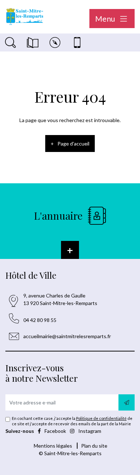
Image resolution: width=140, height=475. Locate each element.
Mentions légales (53, 446)
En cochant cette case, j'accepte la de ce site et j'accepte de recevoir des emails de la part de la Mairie (72, 421)
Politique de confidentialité (101, 418)
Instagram (89, 431)
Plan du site (94, 446)
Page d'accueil (73, 143)
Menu (105, 18)
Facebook (55, 431)
